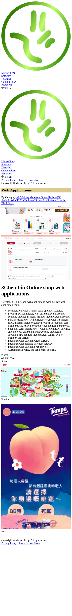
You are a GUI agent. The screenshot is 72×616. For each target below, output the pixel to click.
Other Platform (49, 197)
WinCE (15, 200)
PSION (23, 200)
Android (6, 200)
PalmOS (33, 200)
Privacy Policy (9, 180)
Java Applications (47, 200)
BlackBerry (7, 203)
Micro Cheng (8, 72)
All (18, 197)
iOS (59, 197)
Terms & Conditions (29, 180)
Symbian (61, 200)
